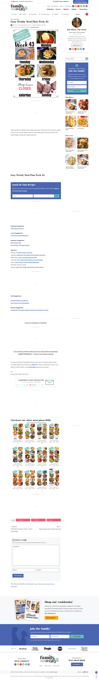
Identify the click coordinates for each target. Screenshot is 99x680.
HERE (48, 420)
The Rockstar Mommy (80, 2)
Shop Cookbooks (50, 617)
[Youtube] (81, 6)
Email (39, 570)
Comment (16, 546)
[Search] (86, 58)
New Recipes (55, 6)
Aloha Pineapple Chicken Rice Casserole (82, 151)
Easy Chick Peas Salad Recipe (20, 303)
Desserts (56, 14)
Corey (15, 25)
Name (15, 570)
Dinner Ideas (83, 9)
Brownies (32, 310)
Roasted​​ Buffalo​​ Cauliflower (19, 300)
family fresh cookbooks (61, 1)
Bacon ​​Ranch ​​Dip (16, 243)
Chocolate (21, 310)
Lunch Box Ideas (45, 14)
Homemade (14, 310)
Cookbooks (68, 6)
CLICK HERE (32, 367)
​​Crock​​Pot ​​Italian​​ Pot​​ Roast (24, 252)
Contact (61, 6)
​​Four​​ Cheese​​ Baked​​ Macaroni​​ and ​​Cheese (30, 260)
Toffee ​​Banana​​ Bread (17, 228)
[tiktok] (84, 6)
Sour (38, 267)
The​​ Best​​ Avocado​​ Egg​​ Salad (19, 235)
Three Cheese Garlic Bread (70, 129)
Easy (17, 267)
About (48, 6)
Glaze (42, 267)
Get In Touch (56, 665)
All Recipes (50, 9)
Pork (20, 267)
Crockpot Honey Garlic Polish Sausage (82, 112)
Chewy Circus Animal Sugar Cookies (70, 151)
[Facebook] (73, 6)
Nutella (40, 310)
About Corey (48, 665)
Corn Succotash (81, 128)
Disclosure (36, 672)
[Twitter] (86, 6)
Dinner (15, 14)
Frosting (45, 310)
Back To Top (53, 672)
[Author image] (11, 25)
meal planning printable (22, 1)
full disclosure (50, 677)
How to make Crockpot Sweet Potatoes (70, 112)
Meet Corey (76, 45)
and (35, 267)
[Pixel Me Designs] (85, 672)
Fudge (27, 310)
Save (57, 196)
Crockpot (23, 14)
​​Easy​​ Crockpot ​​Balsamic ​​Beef (28, 257)
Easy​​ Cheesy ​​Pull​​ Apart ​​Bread (20, 245)
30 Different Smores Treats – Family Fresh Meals (22, 529)
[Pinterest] (78, 6)
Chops (25, 267)
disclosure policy (35, 27)
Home (40, 665)
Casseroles (34, 14)
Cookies (47, 672)
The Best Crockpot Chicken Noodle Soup (70, 167)
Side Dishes (66, 14)
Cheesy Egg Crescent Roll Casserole (50, 528)
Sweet (32, 267)
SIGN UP (34, 364)
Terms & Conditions (28, 672)
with (28, 267)
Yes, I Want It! (76, 664)
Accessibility (42, 672)
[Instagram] (76, 6)
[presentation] (70, 104)
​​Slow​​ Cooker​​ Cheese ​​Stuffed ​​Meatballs (27, 262)
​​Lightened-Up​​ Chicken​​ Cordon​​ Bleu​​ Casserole (31, 255)
